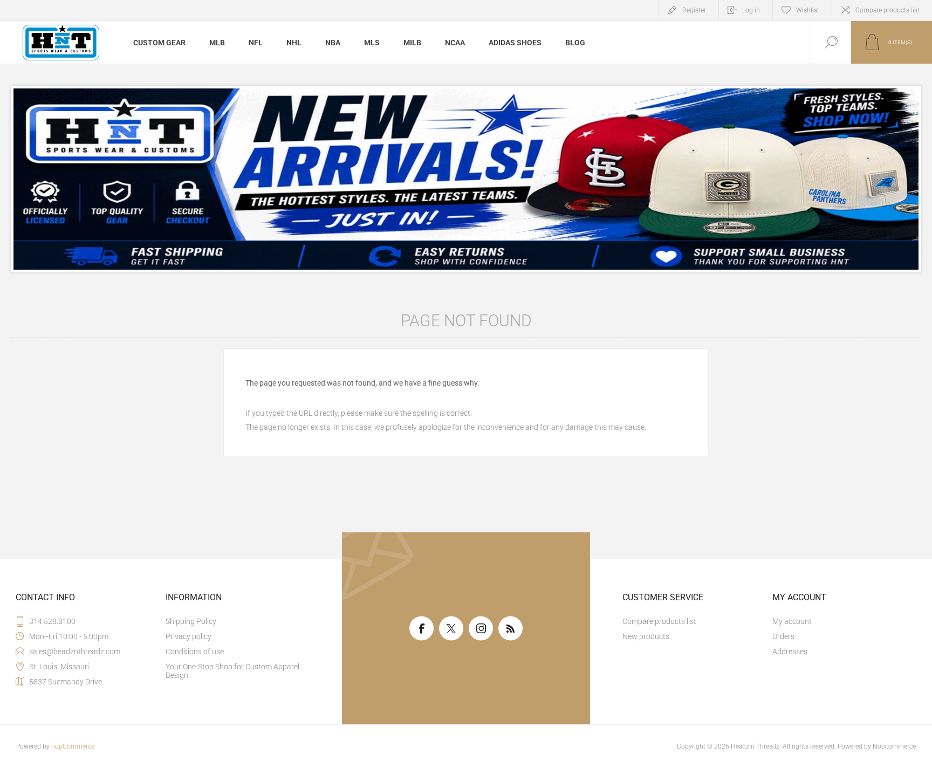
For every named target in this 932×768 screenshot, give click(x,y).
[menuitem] (239, 621)
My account (792, 621)
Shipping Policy (191, 621)
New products (645, 636)
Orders (783, 636)
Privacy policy (188, 636)
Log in (751, 10)
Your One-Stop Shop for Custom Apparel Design (232, 671)
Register (694, 10)
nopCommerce (72, 746)
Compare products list (887, 10)
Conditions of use (195, 651)
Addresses (789, 651)
